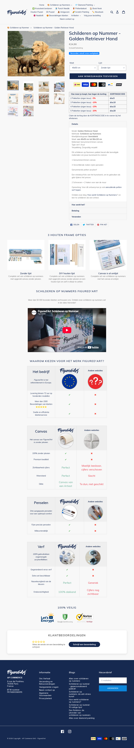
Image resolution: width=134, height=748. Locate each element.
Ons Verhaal (44, 678)
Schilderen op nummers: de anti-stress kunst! (80, 694)
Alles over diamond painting (82, 718)
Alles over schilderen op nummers (78, 679)
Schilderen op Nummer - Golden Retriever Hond (54, 27)
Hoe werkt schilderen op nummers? (79, 700)
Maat (72, 63)
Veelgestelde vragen (49, 687)
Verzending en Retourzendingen (47, 682)
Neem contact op (47, 690)
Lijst (100, 63)
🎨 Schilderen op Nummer (18, 27)
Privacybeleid (45, 698)
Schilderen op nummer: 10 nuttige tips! (79, 706)
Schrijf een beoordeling (84, 644)
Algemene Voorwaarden (45, 694)
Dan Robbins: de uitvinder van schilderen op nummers (79, 712)
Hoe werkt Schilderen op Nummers (102, 195)
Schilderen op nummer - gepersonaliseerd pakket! (79, 686)
